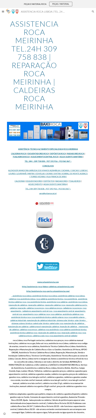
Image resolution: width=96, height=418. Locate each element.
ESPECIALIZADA (56, 149)
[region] (48, 4)
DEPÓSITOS (49, 181)
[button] (3, 11)
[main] (34, 65)
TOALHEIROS (74, 181)
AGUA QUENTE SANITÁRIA (55, 184)
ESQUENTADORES (34, 181)
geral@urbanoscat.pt (48, 193)
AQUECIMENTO (35, 184)
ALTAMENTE (43, 149)
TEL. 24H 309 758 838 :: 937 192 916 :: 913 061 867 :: (48, 189)
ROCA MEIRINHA (71, 149)
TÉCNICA (34, 149)
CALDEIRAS (20, 181)
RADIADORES (62, 181)
